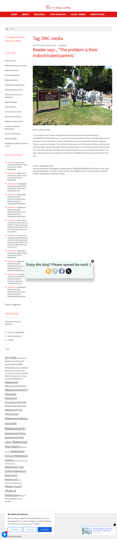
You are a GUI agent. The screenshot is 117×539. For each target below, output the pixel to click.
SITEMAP (10, 340)
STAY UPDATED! (58, 14)
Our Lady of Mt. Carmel (13, 112)
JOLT (72, 171)
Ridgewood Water (11, 102)
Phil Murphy (16, 379)
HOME (14, 14)
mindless (36, 174)
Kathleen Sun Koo (80, 171)
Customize (15, 529)
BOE (16, 364)
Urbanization (9, 483)
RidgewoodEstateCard (15, 406)
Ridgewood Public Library (14, 90)
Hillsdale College (11, 138)
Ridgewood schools (58, 174)
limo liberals (102, 171)
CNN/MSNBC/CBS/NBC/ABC (82, 168)
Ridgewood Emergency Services (16, 65)
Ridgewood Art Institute (15, 386)
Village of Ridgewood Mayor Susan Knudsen (15, 498)
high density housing (14, 373)
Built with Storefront (13, 536)
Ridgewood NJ (45, 174)
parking (9, 379)
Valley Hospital (10, 107)
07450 (12, 357)
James (54, 45)
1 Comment (62, 45)
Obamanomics (17, 376)
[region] (30, 522)
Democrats (8, 371)
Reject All (30, 529)
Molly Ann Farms (11, 60)
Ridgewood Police (11, 80)
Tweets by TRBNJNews (13, 304)
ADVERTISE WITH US (14, 336)
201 (7, 357)
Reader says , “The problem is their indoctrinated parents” (65, 52)
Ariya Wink (40, 168)
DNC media (96, 168)
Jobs (23, 373)
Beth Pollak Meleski (52, 168)
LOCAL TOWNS (78, 14)
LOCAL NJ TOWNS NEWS (15, 332)
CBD (20, 364)
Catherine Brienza (65, 168)
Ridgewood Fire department (15, 85)
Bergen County (21, 358)
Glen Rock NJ (16, 371)
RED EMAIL (39, 14)
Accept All (44, 529)
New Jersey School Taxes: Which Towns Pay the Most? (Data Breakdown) (17, 165)
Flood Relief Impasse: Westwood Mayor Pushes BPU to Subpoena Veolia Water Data (16, 187)
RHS (22, 379)
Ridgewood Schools (47, 166)
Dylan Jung (105, 168)
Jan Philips (53, 171)
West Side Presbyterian (13, 116)
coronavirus (10, 367)
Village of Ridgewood (12, 75)
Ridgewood (11, 382)
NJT (11, 376)
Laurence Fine (93, 171)
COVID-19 (18, 368)
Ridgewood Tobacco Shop (14, 121)
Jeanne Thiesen (63, 171)
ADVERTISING (97, 14)
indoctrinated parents (41, 171)
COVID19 (24, 367)
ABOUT (25, 14)
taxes (19, 480)
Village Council (13, 486)
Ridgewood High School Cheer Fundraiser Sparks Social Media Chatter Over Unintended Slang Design (16, 198)
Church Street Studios (13, 134)
